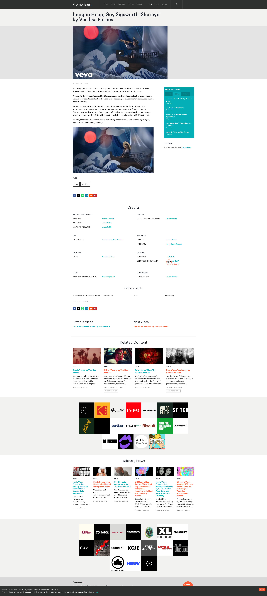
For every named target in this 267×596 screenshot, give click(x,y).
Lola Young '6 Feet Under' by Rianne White (91, 326)
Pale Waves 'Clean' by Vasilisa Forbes (145, 371)
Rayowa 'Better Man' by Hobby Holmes (151, 326)
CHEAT (175, 261)
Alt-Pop (85, 184)
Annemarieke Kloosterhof (112, 240)
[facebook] (74, 195)
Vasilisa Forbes (108, 218)
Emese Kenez (171, 240)
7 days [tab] (169, 94)
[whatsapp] (82, 195)
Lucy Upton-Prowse (174, 244)
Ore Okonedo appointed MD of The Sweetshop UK (122, 484)
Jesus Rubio (107, 222)
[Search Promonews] (176, 4)
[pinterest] (95, 195)
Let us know (186, 147)
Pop (76, 184)
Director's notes (111, 391)
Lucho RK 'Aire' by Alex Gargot (177, 132)
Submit (139, 4)
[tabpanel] (179, 117)
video (75, 367)
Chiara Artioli (171, 276)
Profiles (131, 4)
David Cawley (171, 218)
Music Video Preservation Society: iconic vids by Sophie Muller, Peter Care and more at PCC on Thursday (164, 489)
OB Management (108, 276)
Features (121, 4)
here (96, 592)
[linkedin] (86, 195)
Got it (262, 589)
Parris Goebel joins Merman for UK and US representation (102, 484)
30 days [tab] (176, 94)
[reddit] (91, 195)
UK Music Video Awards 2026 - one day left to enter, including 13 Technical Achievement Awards (185, 489)
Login (157, 4)
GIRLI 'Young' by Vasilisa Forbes (116, 371)
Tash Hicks (170, 257)
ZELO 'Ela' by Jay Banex (175, 107)
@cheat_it (175, 264)
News (113, 4)
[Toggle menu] (188, 4)
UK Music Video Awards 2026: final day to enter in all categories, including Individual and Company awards (143, 489)
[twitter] (78, 195)
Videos (105, 4)
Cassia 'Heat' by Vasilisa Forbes (84, 371)
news (75, 479)
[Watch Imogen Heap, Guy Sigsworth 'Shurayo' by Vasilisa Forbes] (120, 52)
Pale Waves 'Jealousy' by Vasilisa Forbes (178, 371)
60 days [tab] (185, 94)
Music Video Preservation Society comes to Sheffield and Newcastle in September (80, 488)
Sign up (164, 4)
